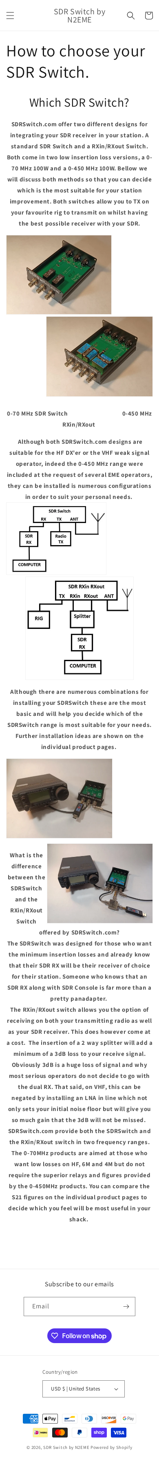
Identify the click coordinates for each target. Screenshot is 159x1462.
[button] (10, 16)
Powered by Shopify (111, 1447)
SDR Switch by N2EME (66, 1447)
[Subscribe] (126, 1306)
